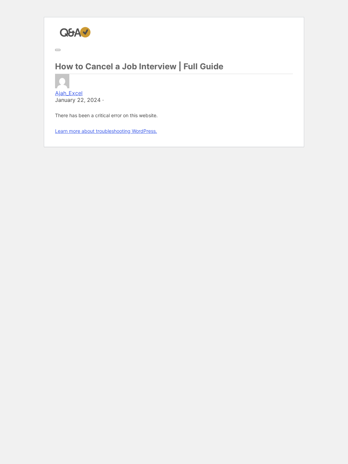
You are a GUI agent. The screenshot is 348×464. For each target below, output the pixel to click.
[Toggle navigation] (57, 50)
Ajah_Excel (69, 93)
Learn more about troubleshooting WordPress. (106, 131)
